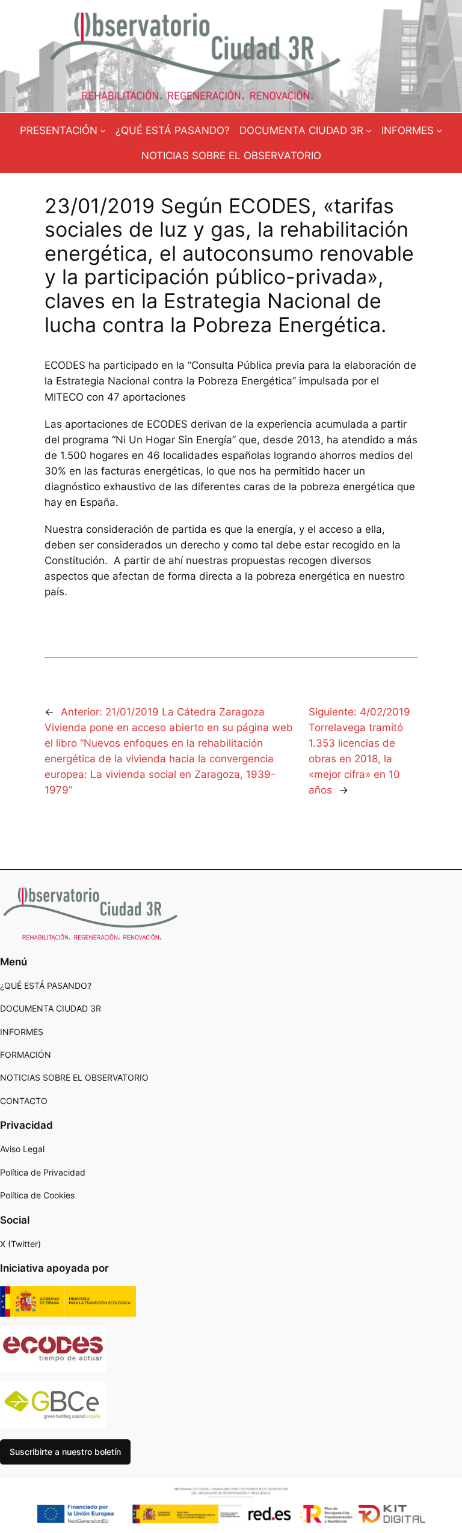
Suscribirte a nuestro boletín (65, 1451)
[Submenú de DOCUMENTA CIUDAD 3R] (369, 130)
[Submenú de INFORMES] (439, 130)
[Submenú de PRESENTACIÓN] (103, 130)
